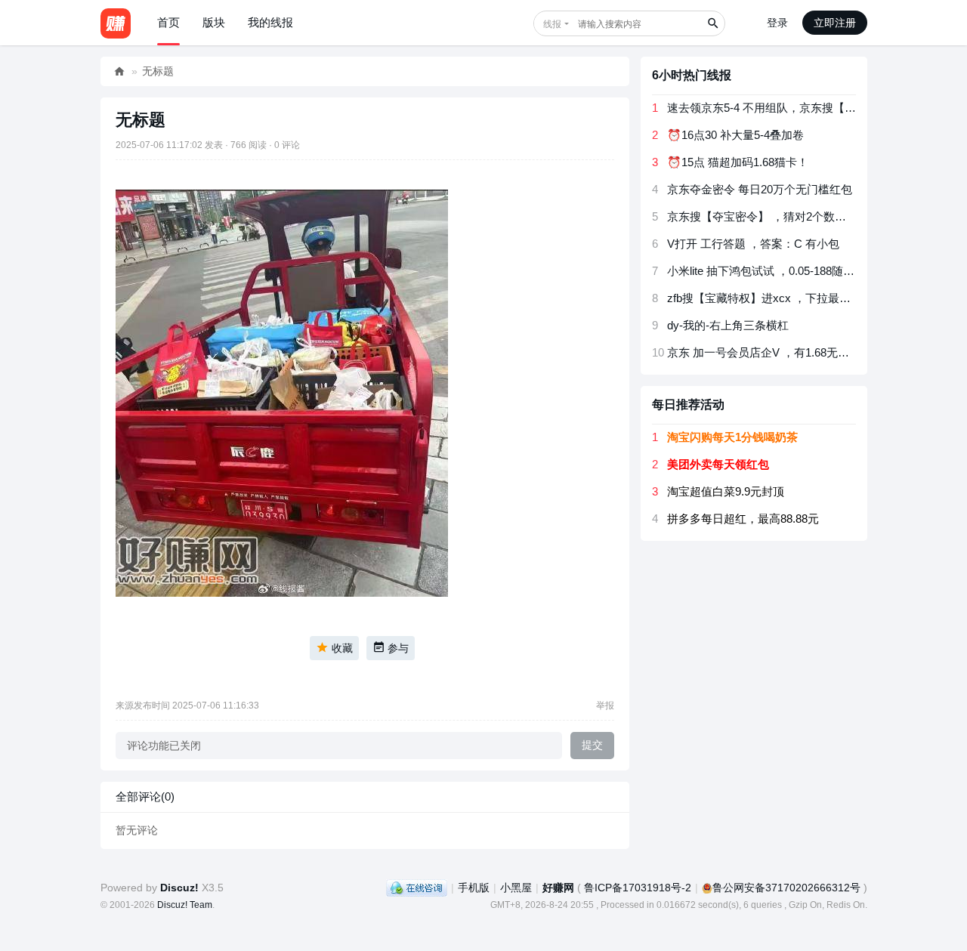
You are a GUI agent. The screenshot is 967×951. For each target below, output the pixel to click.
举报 (605, 705)
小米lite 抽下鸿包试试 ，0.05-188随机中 (766, 270)
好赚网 (119, 71)
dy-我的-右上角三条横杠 (728, 325)
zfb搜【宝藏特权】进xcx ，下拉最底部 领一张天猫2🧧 (804, 298)
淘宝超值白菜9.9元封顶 (725, 491)
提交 (592, 745)
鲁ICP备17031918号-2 (637, 888)
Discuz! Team (184, 905)
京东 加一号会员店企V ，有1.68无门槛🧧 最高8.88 (794, 352)
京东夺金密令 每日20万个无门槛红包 (759, 189)
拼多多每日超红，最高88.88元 (743, 518)
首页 (168, 22)
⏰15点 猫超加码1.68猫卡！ (737, 162)
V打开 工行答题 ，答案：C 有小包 (753, 243)
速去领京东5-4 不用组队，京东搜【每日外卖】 (784, 107)
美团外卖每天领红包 (718, 464)
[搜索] (712, 23)
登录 (777, 23)
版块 (213, 22)
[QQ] (416, 888)
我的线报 (270, 22)
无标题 (158, 71)
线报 (552, 24)
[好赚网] (115, 23)
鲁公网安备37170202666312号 (786, 888)
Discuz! (179, 888)
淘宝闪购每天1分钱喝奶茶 (732, 437)
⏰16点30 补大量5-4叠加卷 (735, 134)
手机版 (474, 888)
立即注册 (835, 23)
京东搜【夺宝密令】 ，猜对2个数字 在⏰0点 (779, 216)
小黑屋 (516, 888)
